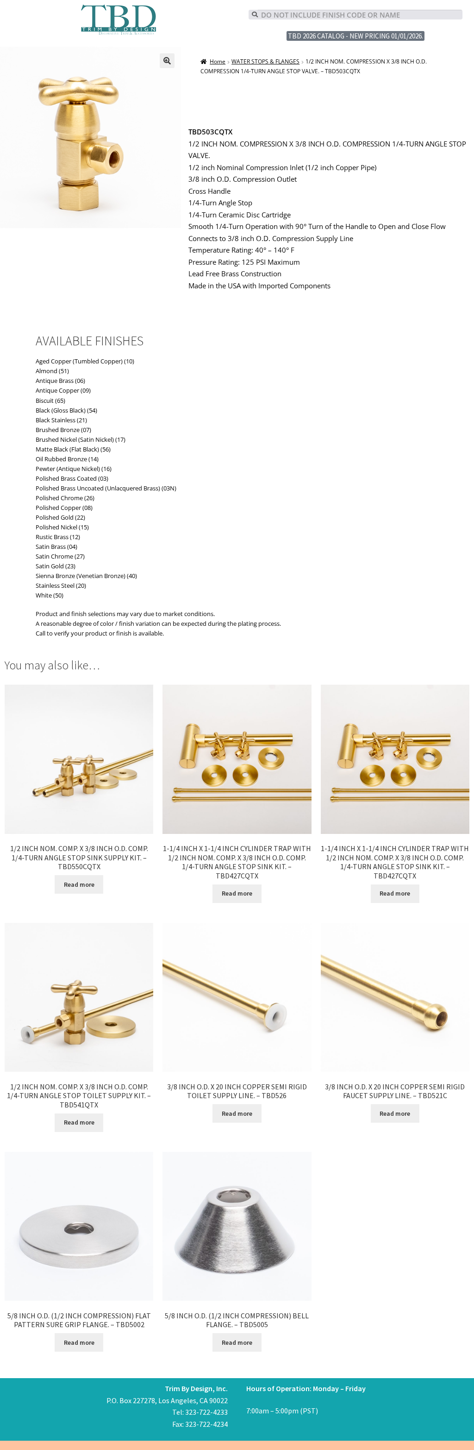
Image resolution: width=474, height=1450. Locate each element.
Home (217, 61)
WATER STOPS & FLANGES (265, 61)
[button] (167, 60)
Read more (79, 884)
